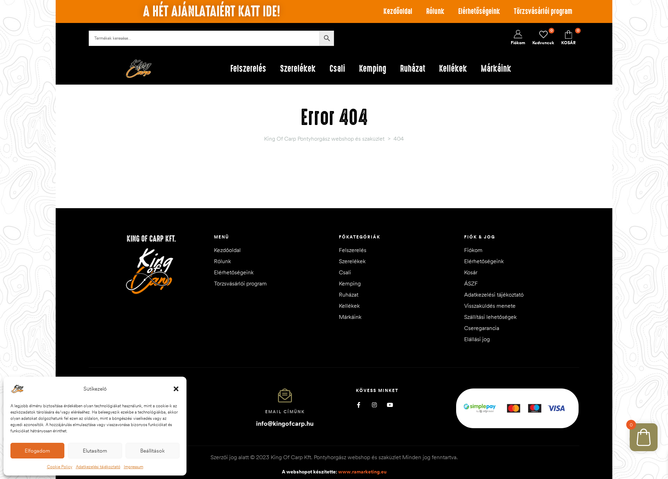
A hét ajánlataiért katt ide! (211, 11)
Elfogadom (37, 450)
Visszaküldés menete (490, 305)
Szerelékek (352, 261)
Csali (345, 272)
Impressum (133, 466)
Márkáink (350, 316)
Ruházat (348, 294)
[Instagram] (374, 405)
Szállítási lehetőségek (490, 316)
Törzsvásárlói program (543, 11)
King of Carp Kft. (151, 238)
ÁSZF (471, 283)
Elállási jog (477, 339)
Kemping (350, 283)
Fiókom (473, 249)
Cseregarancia (481, 327)
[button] (176, 388)
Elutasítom (95, 450)
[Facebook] (358, 405)
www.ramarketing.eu (362, 472)
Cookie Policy (59, 466)
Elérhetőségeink (479, 11)
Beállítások (152, 450)
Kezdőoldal (397, 11)
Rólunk (435, 11)
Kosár (470, 272)
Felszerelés (352, 249)
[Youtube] (390, 405)
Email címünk (285, 411)
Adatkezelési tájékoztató (98, 466)
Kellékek (349, 305)
